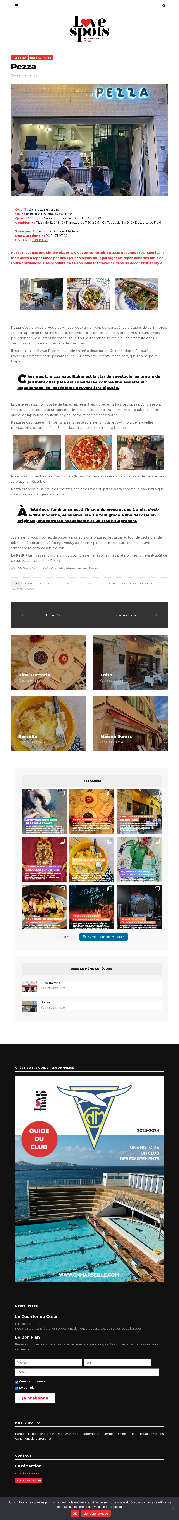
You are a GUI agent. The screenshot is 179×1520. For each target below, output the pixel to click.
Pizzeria (19, 57)
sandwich (18, 589)
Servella (28, 736)
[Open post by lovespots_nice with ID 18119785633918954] (139, 811)
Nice (91, 583)
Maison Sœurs (116, 736)
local (82, 583)
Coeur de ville (34, 583)
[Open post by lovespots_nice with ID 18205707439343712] (91, 907)
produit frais (127, 583)
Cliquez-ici (40, 240)
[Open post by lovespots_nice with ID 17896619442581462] (91, 811)
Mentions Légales (95, 1513)
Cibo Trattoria (50, 982)
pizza (100, 583)
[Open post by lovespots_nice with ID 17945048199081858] (44, 907)
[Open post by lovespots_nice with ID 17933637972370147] (44, 811)
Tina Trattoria (34, 675)
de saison (53, 583)
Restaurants (41, 57)
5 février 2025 (54, 988)
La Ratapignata (125, 615)
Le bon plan (28, 1387)
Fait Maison (69, 583)
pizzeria (111, 583)
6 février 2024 (54, 1008)
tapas (30, 589)
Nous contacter (28, 1480)
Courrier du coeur (32, 1381)
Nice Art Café (54, 615)
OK (75, 1513)
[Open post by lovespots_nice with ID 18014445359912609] (139, 859)
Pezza (45, 1002)
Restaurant (146, 583)
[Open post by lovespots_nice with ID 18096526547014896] (44, 859)
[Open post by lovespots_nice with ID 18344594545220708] (91, 859)
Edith (106, 675)
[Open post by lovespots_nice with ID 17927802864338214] (139, 907)
